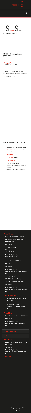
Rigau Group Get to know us (15, 187)
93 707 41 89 (8, 318)
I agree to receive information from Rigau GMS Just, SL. (15, 115)
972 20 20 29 (8, 284)
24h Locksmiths (11, 331)
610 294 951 (10, 155)
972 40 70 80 (10, 157)
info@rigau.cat (11, 160)
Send (24, 120)
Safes (8, 336)
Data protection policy (11, 408)
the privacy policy (22, 111)
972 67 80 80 (10, 301)
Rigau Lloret (8, 339)
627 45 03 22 (8, 347)
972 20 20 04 (15, 5)
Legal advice (21, 408)
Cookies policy (16, 410)
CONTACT (15, 208)
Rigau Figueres (10, 295)
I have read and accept (16, 111)
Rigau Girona (8, 234)
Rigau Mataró (8, 313)
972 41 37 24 (8, 263)
